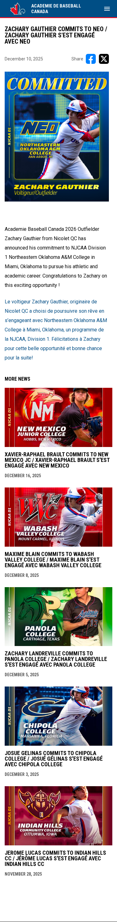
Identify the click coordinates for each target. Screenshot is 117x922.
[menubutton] (107, 8)
